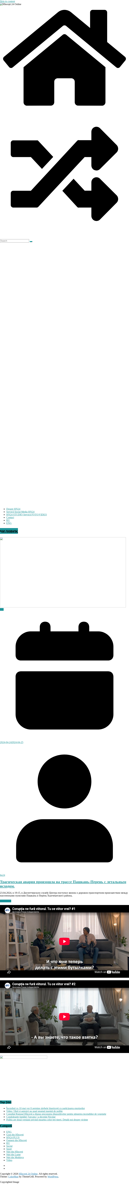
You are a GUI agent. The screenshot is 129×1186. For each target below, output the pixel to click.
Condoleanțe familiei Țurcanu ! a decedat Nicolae (31, 1116)
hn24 (2, 875)
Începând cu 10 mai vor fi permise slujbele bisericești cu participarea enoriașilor (45, 1108)
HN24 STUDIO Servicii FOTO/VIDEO (26, 514)
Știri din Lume (13, 1154)
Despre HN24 (13, 509)
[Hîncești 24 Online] (64, 107)
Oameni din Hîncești (16, 1140)
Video (9, 1160)
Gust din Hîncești (15, 1134)
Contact (10, 517)
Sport (9, 1149)
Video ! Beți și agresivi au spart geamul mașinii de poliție (34, 1111)
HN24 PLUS (13, 1137)
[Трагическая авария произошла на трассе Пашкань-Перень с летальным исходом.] (63, 606)
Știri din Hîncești (14, 1151)
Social (9, 1146)
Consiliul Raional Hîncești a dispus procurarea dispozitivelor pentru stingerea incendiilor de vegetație (56, 1114)
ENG (9, 523)
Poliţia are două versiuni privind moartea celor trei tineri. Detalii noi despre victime (47, 1119)
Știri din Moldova (15, 1157)
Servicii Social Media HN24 (20, 511)
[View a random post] (64, 237)
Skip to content (7, 1)
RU (8, 520)
